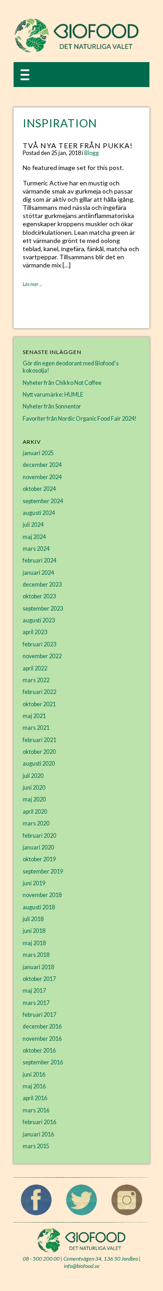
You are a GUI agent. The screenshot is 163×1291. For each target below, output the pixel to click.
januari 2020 (38, 847)
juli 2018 (33, 919)
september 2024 (43, 501)
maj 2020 (34, 799)
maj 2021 (34, 716)
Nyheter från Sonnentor (52, 406)
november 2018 (42, 895)
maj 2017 (34, 990)
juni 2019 (34, 883)
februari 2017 (39, 1014)
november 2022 (42, 656)
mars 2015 (36, 1146)
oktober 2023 (39, 596)
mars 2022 (36, 680)
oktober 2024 (39, 488)
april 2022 (35, 668)
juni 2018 (34, 930)
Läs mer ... (32, 284)
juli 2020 (33, 775)
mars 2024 (36, 548)
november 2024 (42, 477)
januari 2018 (38, 967)
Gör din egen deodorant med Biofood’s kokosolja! (71, 367)
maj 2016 (34, 1086)
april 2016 (35, 1098)
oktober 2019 (39, 859)
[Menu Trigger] (24, 74)
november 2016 (42, 1038)
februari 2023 (39, 644)
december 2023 (42, 584)
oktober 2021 (39, 704)
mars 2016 (36, 1110)
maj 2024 (34, 537)
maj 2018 (34, 943)
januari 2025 (38, 453)
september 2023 (43, 608)
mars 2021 (36, 727)
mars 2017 (36, 1003)
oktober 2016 (39, 1050)
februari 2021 (39, 740)
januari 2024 (38, 572)
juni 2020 (34, 787)
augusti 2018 (39, 907)
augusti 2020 (39, 763)
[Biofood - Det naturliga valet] (77, 50)
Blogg (91, 153)
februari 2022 (39, 692)
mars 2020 (36, 823)
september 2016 (43, 1062)
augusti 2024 (39, 513)
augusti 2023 (39, 620)
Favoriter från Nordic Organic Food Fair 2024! (80, 418)
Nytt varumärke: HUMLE (53, 394)
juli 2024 (33, 524)
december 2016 (42, 1026)
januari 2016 (38, 1134)
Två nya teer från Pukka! (78, 145)
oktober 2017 (39, 979)
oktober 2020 (39, 751)
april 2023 (35, 632)
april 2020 (35, 811)
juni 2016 (34, 1074)
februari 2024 (39, 560)
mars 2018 (36, 954)
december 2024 (42, 464)
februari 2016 (39, 1122)
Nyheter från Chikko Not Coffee (62, 382)
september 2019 (43, 871)
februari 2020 (39, 835)
